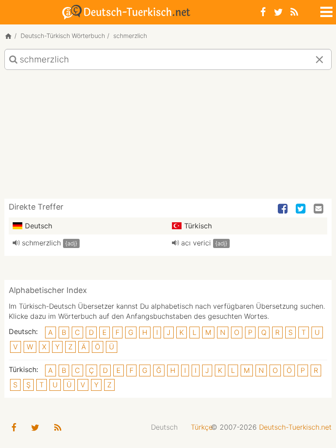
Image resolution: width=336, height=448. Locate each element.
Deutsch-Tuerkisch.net (295, 427)
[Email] (319, 209)
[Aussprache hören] (16, 243)
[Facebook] (263, 12)
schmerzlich (41, 242)
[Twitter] (278, 12)
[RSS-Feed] (294, 12)
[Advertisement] (168, 137)
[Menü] (325, 10)
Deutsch (164, 427)
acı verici (196, 242)
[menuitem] (164, 427)
